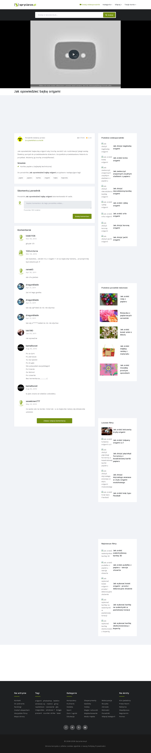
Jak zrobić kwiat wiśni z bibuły (126, 332)
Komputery (71, 700)
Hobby (87, 707)
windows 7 (50, 710)
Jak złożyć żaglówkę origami (122, 147)
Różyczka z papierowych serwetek (126, 315)
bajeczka (64, 178)
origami (47, 178)
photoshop (47, 701)
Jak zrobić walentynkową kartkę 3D (119, 553)
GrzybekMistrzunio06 (34, 140)
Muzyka (105, 704)
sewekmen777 (33, 401)
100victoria (32, 251)
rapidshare (39, 707)
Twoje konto (129, 5)
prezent (38, 713)
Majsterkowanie (90, 713)
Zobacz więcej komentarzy (55, 421)
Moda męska (89, 716)
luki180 (29, 330)
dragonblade (32, 284)
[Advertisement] (75, 113)
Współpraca (124, 710)
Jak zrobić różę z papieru (124, 299)
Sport (69, 710)
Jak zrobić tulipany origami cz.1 (121, 441)
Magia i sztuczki (91, 710)
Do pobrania (19, 704)
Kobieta (70, 707)
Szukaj (110, 15)
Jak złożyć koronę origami (121, 226)
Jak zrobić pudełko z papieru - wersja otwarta (122, 567)
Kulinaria (70, 704)
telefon (56, 701)
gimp (56, 704)
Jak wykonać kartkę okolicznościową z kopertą (122, 626)
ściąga (58, 710)
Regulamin (123, 713)
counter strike (49, 713)
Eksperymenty (90, 700)
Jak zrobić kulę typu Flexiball (122, 494)
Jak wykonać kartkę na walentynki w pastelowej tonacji (122, 607)
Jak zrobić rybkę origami (120, 204)
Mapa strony (19, 716)
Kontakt (17, 700)
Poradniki (106, 713)
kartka (38, 178)
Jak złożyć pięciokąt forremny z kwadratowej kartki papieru (122, 457)
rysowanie (50, 707)
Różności (105, 710)
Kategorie (107, 5)
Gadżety (87, 704)
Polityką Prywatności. (97, 746)
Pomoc (122, 716)
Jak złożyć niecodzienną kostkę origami (122, 191)
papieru (29, 178)
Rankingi (17, 707)
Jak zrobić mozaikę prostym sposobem (125, 369)
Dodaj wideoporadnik (90, 5)
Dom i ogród (72, 713)
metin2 (50, 704)
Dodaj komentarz (82, 216)
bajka (55, 178)
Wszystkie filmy (20, 713)
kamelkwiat (31, 345)
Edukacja (71, 716)
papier (21, 178)
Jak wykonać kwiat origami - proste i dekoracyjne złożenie (122, 586)
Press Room (124, 704)
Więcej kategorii (108, 716)
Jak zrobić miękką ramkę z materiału (124, 350)
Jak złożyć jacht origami (120, 238)
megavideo (39, 710)
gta (57, 707)
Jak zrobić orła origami (119, 214)
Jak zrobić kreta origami (120, 159)
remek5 (29, 269)
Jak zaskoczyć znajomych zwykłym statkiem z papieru (122, 174)
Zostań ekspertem (22, 710)
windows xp (40, 704)
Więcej (117, 5)
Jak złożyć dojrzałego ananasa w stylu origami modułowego (122, 479)
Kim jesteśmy (125, 700)
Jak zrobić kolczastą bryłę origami (122, 430)
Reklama (123, 707)
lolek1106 (30, 235)
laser (59, 713)
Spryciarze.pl (81, 741)
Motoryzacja (107, 700)
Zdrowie (105, 707)
